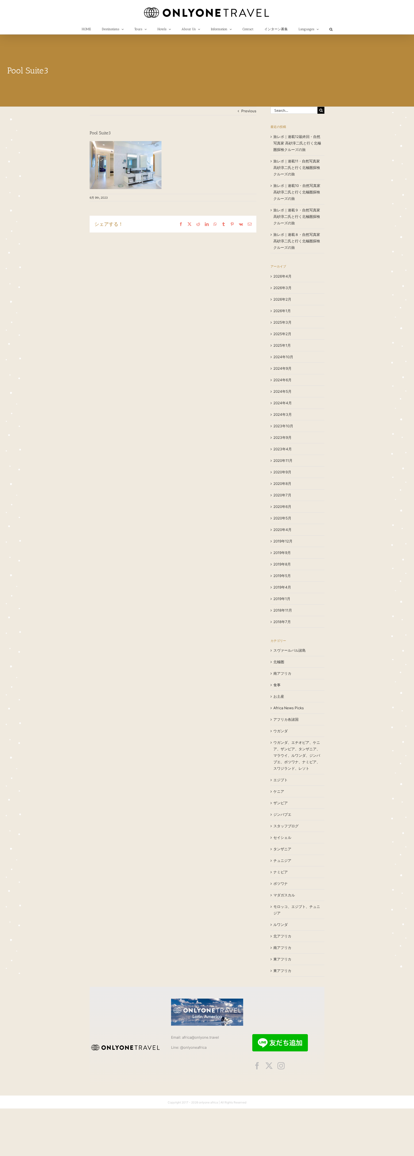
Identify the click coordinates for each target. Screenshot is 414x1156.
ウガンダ (280, 731)
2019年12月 (283, 541)
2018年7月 (282, 622)
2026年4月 (282, 276)
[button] (331, 29)
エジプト (280, 780)
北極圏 (278, 662)
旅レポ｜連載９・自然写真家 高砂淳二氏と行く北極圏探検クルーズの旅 (296, 216)
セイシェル (282, 837)
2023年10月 (283, 426)
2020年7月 (282, 495)
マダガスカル (284, 895)
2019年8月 (282, 564)
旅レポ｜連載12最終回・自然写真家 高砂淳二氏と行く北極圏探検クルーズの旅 (297, 143)
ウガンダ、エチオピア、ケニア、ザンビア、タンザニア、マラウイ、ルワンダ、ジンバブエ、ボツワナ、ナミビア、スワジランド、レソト (296, 755)
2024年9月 (282, 368)
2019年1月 (281, 598)
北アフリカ (282, 936)
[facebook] (257, 1065)
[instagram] (281, 1065)
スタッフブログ (286, 826)
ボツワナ (280, 883)
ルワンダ (280, 924)
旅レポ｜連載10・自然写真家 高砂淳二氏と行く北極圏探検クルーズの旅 (296, 192)
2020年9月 (282, 472)
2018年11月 (282, 610)
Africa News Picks (288, 708)
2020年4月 (282, 529)
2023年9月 (282, 437)
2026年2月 (282, 299)
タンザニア (282, 849)
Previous (248, 111)
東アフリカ (282, 959)
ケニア (278, 791)
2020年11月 (283, 460)
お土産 (278, 696)
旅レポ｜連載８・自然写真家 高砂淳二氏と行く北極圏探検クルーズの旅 (296, 241)
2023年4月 (282, 449)
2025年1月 (282, 345)
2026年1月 (282, 311)
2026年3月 (282, 288)
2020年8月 (282, 483)
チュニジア (282, 860)
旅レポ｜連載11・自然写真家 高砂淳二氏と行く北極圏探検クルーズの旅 (296, 167)
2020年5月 (282, 518)
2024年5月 (282, 391)
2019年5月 (282, 575)
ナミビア (280, 872)
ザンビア (280, 803)
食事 (277, 685)
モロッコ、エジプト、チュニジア (296, 909)
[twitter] (269, 1065)
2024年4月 (282, 403)
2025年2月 (282, 334)
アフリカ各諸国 (286, 719)
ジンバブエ (282, 814)
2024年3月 (282, 414)
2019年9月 (282, 552)
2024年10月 (283, 357)
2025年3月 (282, 322)
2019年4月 (282, 587)
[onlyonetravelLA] (207, 1000)
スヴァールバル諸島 (289, 650)
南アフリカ (282, 673)
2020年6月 (282, 506)
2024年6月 (282, 380)
